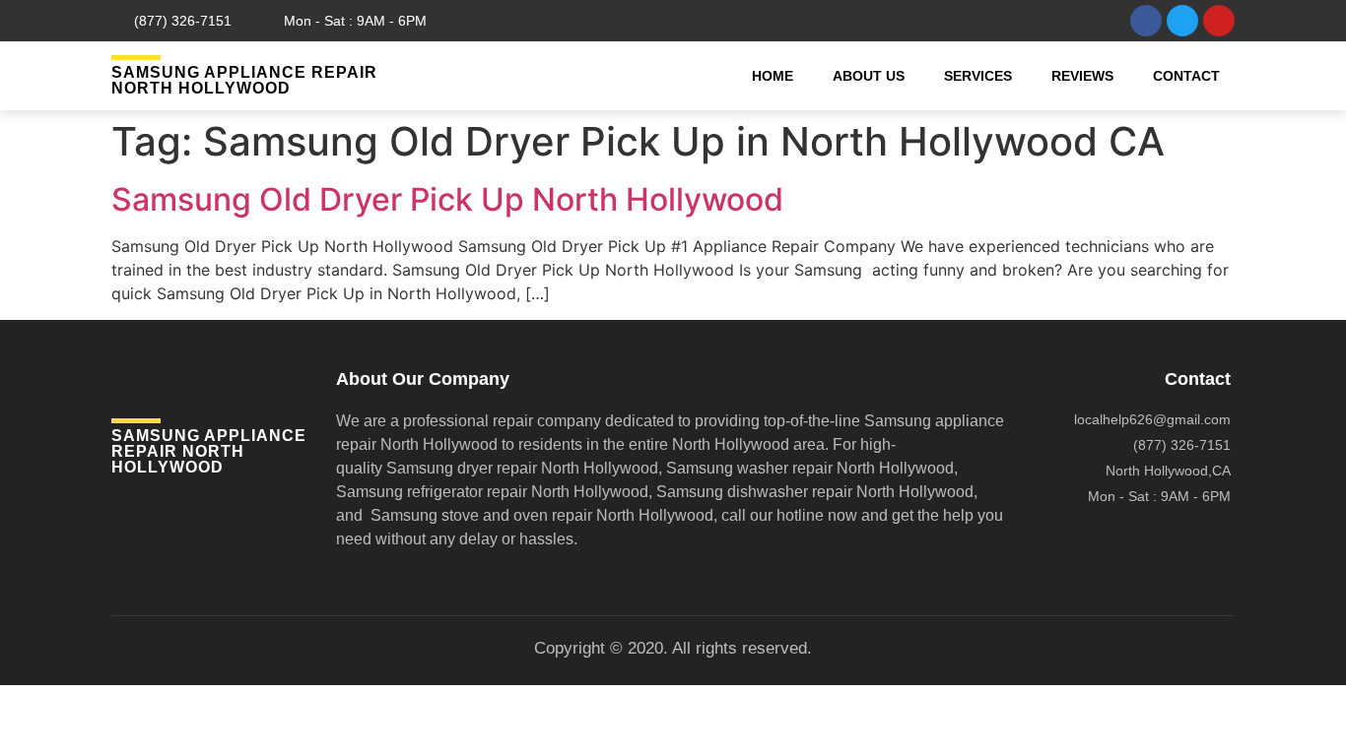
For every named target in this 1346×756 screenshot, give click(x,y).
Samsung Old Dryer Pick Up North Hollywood (447, 199)
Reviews (1082, 76)
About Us (869, 76)
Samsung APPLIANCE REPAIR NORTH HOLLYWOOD (244, 80)
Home (772, 76)
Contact (1186, 76)
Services (978, 76)
